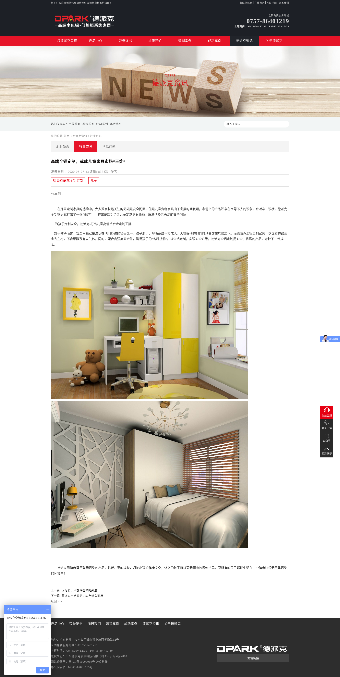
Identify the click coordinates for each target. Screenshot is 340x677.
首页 (67, 136)
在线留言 (259, 3)
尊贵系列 (88, 124)
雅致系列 (116, 124)
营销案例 (185, 40)
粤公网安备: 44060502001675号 (72, 667)
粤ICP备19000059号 (82, 661)
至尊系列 (74, 124)
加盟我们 (155, 40)
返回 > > (56, 601)
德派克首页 (68, 40)
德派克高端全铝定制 (68, 180)
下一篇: (77, 595)
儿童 (94, 180)
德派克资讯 (244, 40)
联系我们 (284, 3)
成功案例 (214, 40)
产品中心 (95, 40)
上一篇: (74, 590)
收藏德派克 (246, 3)
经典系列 (102, 124)
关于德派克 (274, 40)
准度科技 (102, 661)
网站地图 (272, 3)
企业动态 (62, 146)
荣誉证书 (125, 40)
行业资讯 (96, 136)
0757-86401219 (88, 645)
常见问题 (109, 146)
